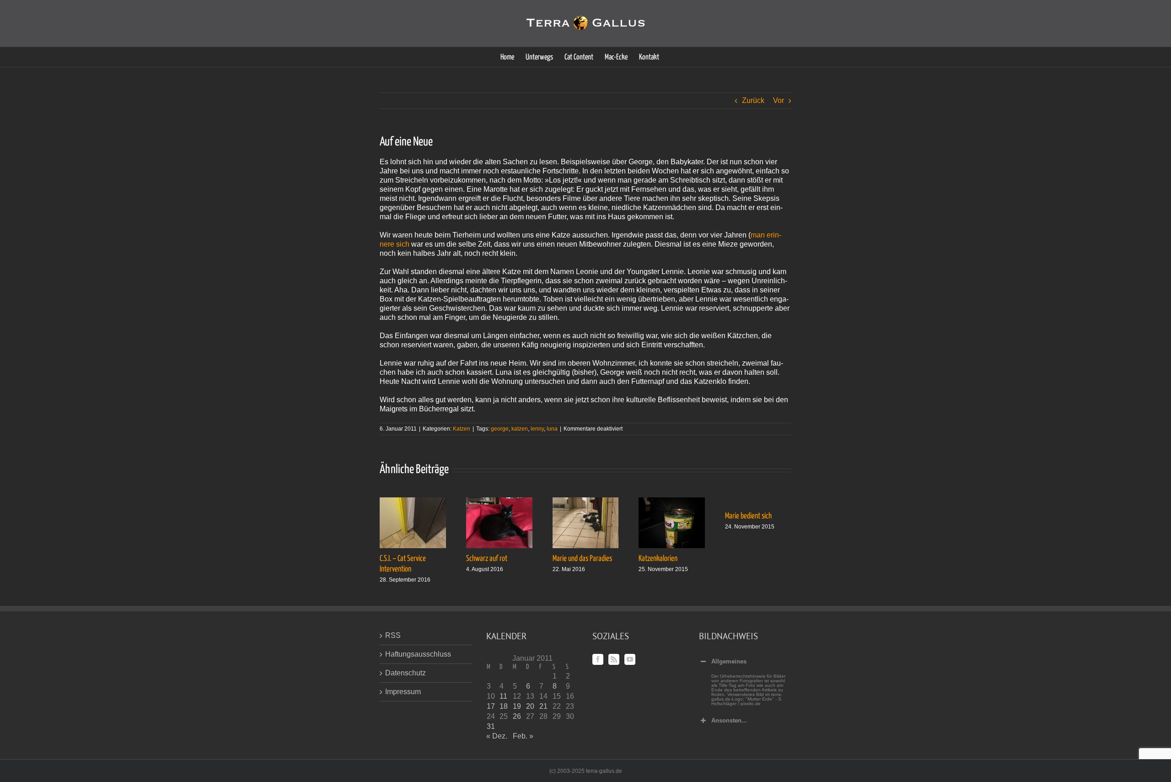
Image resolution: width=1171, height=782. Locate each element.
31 (491, 726)
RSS (393, 635)
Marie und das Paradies (582, 559)
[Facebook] (597, 659)
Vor (778, 100)
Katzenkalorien (658, 559)
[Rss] (613, 659)
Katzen (461, 429)
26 (517, 716)
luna (552, 429)
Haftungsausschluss (418, 654)
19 (517, 706)
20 (530, 706)
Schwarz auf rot (486, 559)
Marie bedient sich (748, 516)
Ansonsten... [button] (729, 720)
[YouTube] (629, 659)
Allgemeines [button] (729, 661)
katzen (519, 429)
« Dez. (496, 736)
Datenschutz (405, 673)
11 (503, 696)
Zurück (753, 100)
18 (504, 706)
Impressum (403, 692)
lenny (537, 429)
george (500, 429)
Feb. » (523, 736)
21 (543, 706)
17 (491, 706)
